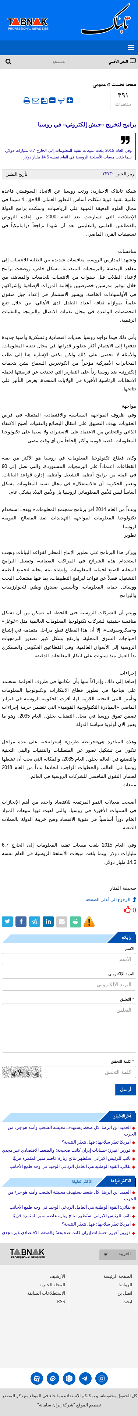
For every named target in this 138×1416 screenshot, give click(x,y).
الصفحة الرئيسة (117, 1276)
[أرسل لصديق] (35, 100)
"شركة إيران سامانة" (56, 1405)
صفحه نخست (124, 85)
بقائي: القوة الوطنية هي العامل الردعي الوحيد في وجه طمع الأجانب (70, 1166)
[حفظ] (44, 101)
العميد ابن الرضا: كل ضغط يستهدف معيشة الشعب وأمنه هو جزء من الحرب (72, 1131)
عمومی (99, 85)
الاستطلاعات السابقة (46, 1293)
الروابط (125, 1284)
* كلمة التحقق (122, 1061)
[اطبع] (27, 100)
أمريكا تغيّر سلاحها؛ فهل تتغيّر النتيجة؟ (96, 1142)
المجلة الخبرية (52, 1284)
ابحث (127, 1301)
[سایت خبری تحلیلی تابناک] (32, 15)
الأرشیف (57, 1276)
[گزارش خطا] (89, 921)
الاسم (129, 949)
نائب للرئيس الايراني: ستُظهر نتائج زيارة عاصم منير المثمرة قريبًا (72, 1158)
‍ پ (62, 99)
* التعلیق (127, 999)
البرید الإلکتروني (121, 974)
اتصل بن (124, 1293)
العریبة (124, 1253)
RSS (61, 1301)
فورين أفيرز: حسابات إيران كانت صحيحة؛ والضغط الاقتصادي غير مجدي (66, 1150)
